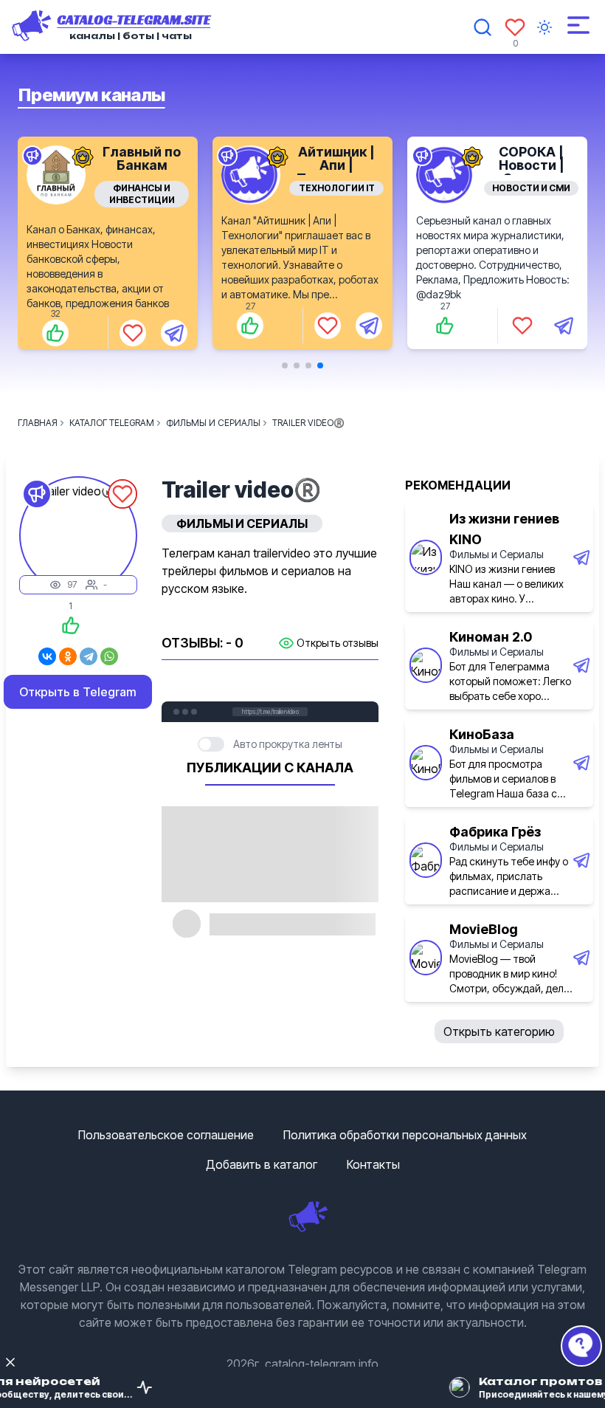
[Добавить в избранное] (133, 325)
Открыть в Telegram (77, 691)
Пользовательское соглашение (166, 1134)
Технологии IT (142, 187)
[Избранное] (515, 27)
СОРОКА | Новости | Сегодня (337, 165)
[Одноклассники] (68, 656)
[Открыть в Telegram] (174, 325)
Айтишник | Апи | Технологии (142, 165)
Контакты (373, 1164)
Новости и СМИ (336, 187)
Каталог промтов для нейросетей (531, 165)
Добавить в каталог (261, 1164)
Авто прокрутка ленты (287, 744)
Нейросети (531, 187)
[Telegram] (88, 656)
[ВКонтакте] (47, 656)
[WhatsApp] (109, 656)
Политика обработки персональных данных (405, 1134)
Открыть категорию (499, 1031)
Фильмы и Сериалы (496, 554)
